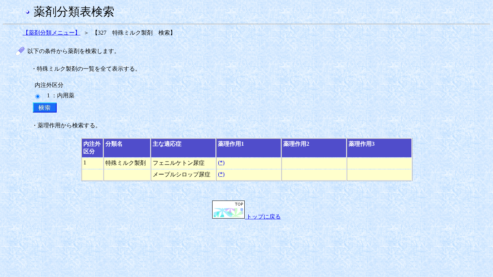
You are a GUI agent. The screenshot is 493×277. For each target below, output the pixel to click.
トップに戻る (263, 217)
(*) (221, 162)
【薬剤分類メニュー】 (51, 33)
